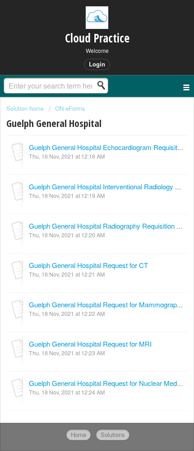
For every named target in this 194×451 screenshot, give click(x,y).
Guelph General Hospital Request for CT (88, 265)
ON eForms (70, 108)
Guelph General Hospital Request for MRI (90, 343)
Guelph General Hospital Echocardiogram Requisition (107, 147)
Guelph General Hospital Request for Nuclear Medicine (109, 383)
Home (78, 434)
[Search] (104, 85)
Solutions (113, 434)
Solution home (26, 108)
